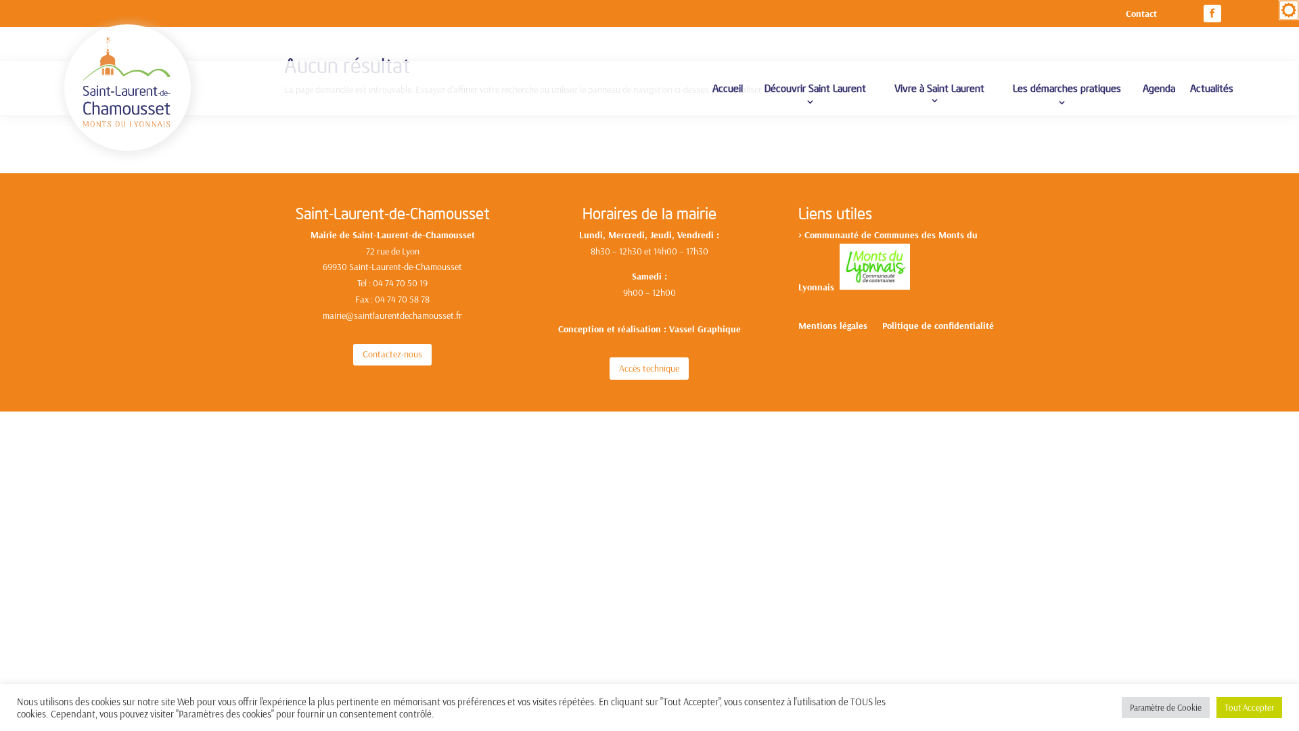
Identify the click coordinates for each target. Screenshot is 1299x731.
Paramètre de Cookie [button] (1166, 707)
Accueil (727, 87)
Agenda (1159, 87)
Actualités (1211, 87)
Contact (1141, 14)
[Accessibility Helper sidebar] (1289, 10)
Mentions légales (832, 326)
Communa (824, 235)
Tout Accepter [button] (1249, 707)
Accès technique (649, 368)
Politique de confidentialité (938, 326)
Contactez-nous (392, 354)
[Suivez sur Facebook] (1212, 13)
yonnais (821, 286)
